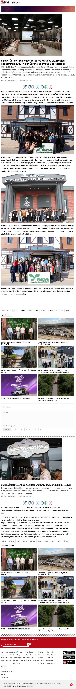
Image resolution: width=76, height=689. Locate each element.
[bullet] (29, 429)
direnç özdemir (6, 310)
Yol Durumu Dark (6, 660)
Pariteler (41, 663)
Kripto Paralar (42, 660)
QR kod (46, 541)
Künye (3, 674)
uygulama (5, 545)
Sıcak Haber (51, 663)
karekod (32, 541)
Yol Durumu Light (6, 657)
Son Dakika (16, 663)
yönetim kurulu (6, 315)
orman (39, 541)
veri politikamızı (17, 686)
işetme (25, 541)
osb (62, 310)
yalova (68, 310)
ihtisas (36, 310)
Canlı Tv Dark (17, 652)
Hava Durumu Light (7, 652)
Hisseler (40, 657)
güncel (16, 310)
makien (43, 310)
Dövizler (40, 655)
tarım (53, 541)
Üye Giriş (4, 666)
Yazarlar (50, 657)
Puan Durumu (30, 657)
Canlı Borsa (29, 652)
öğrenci (50, 310)
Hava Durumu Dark (7, 655)
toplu (59, 541)
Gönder (7, 429)
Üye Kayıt (4, 669)
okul (57, 310)
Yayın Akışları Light (19, 655)
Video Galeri (51, 655)
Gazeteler (50, 660)
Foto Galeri (50, 652)
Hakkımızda (4, 677)
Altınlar (40, 652)
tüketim (66, 541)
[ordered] (26, 429)
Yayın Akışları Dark (19, 657)
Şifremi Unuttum (6, 671)
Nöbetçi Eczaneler (19, 660)
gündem (23, 310)
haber (29, 310)
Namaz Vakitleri (31, 655)
